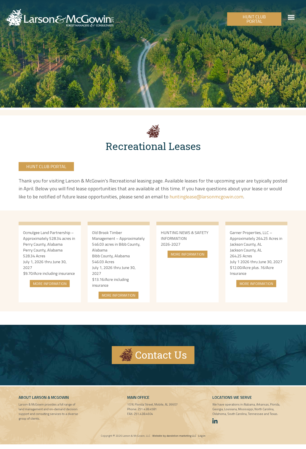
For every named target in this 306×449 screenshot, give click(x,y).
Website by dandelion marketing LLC (174, 436)
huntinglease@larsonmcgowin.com (206, 196)
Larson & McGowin (60, 18)
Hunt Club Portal (254, 19)
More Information (50, 283)
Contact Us (160, 354)
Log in (201, 436)
